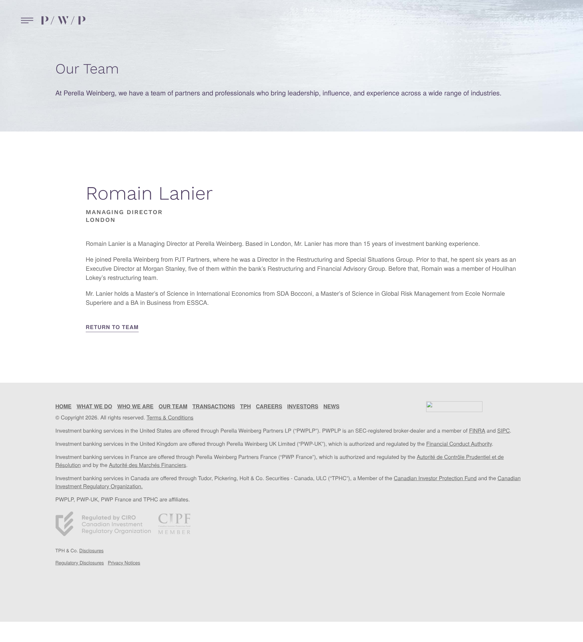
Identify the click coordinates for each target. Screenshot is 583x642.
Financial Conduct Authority (459, 443)
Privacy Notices (124, 562)
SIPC (503, 430)
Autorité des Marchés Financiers (147, 465)
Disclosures (91, 550)
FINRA (477, 430)
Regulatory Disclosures (79, 562)
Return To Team (112, 327)
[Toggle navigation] (25, 20)
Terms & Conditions (169, 417)
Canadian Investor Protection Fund (435, 478)
